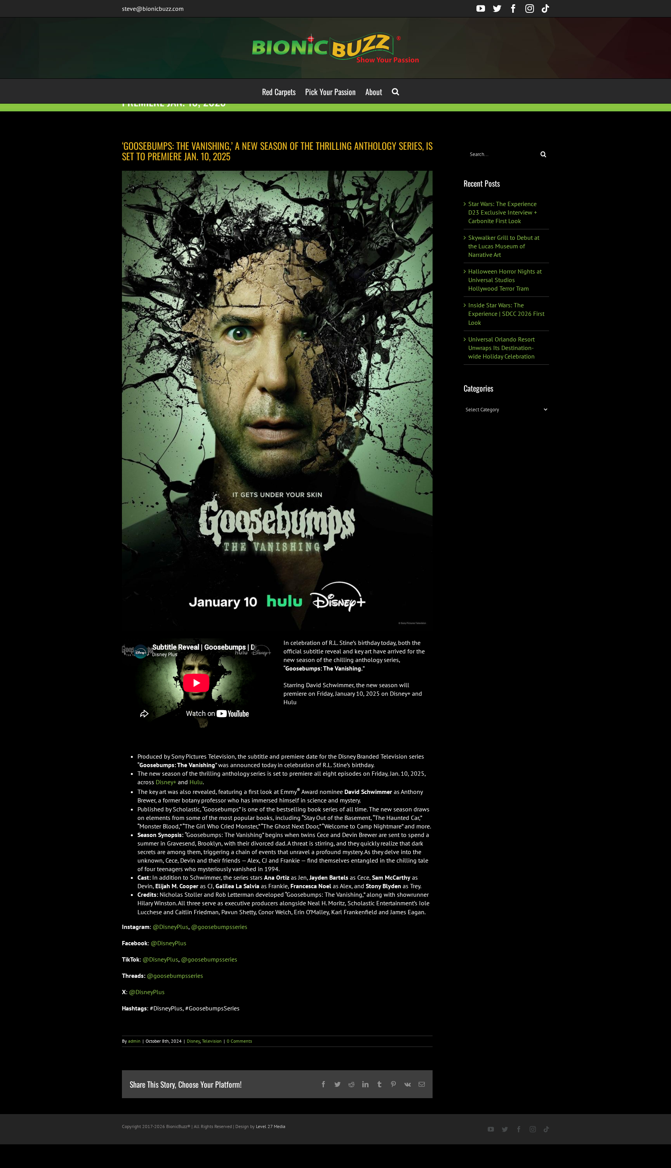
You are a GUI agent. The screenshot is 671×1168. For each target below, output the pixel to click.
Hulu (196, 782)
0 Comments (239, 1041)
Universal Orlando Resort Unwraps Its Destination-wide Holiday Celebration (501, 347)
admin (134, 1041)
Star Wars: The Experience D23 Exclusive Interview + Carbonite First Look (502, 212)
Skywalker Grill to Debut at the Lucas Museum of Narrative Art (503, 246)
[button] (395, 91)
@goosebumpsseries (219, 927)
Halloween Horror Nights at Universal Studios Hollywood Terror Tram (505, 279)
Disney (193, 1041)
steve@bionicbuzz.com (153, 8)
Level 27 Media (270, 1126)
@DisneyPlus (170, 927)
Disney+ (166, 782)
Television (212, 1041)
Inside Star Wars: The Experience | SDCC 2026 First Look (506, 313)
